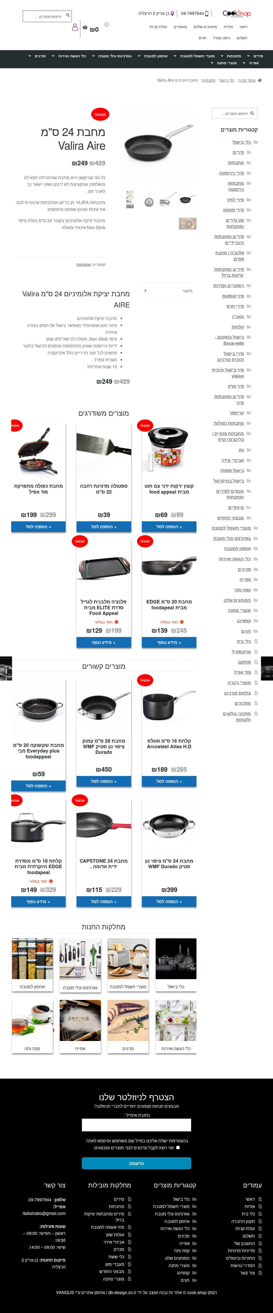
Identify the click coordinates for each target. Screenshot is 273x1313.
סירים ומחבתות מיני (229, 399)
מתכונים (243, 703)
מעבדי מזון (114, 1264)
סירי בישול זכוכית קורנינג (230, 356)
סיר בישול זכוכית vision (228, 373)
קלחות (238, 327)
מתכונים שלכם (205, 26)
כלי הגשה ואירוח (72, 55)
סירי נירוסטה (231, 173)
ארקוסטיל (241, 652)
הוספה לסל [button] (167, 526)
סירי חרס (235, 306)
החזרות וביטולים (240, 1258)
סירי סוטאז (233, 210)
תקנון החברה (243, 1221)
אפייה (254, 62)
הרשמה (136, 1163)
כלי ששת (116, 1257)
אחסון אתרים (93, 1292)
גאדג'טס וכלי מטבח (115, 55)
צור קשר (247, 1273)
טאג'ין (238, 316)
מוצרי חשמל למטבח (197, 55)
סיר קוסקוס (233, 296)
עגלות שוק (115, 1234)
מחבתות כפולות (229, 423)
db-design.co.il (122, 1292)
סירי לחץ (235, 200)
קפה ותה (242, 590)
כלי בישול (226, 80)
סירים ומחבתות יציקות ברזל (229, 272)
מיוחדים (236, 507)
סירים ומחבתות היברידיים (229, 239)
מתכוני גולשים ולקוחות (237, 716)
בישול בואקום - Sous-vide (229, 340)
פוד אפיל (242, 672)
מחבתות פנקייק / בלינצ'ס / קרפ (228, 436)
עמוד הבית (247, 80)
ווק (241, 450)
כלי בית (244, 641)
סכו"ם (119, 1249)
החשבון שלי (244, 1243)
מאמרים (180, 26)
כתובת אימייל (136, 1115)
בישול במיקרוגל (229, 481)
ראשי (243, 26)
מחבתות (234, 55)
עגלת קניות (158, 26)
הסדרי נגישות (243, 1265)
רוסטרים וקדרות (228, 285)
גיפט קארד (221, 37)
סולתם (244, 662)
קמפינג (244, 621)
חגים (202, 37)
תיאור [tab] (187, 291)
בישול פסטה (232, 470)
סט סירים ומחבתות (235, 223)
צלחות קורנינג (237, 693)
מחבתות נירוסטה (236, 186)
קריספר (237, 413)
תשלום (241, 37)
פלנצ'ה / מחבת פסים (229, 256)
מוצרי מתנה (227, 62)
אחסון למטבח (156, 55)
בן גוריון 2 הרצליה (154, 13)
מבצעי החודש (230, 518)
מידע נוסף (167, 642)
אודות (228, 26)
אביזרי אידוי (232, 460)
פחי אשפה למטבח (107, 1227)
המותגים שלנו (237, 600)
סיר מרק (236, 386)
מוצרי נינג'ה (239, 682)
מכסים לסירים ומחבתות (230, 494)
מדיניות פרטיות (241, 1250)
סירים (258, 55)
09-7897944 (193, 13)
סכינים (40, 55)
